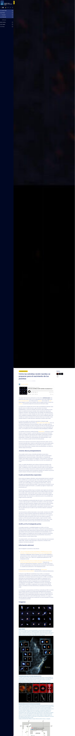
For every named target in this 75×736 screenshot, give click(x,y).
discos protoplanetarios (24, 400)
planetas (20, 403)
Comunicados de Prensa (23, 371)
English (1, 7)
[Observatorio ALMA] (7, 3)
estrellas (40, 400)
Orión (50, 400)
